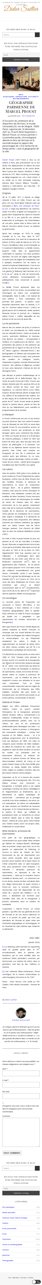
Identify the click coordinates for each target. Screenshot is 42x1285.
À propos (23, 1278)
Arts (9, 1278)
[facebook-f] (15, 1281)
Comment (6, 1116)
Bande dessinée (8, 1212)
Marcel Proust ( (9, 160)
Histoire (5, 1250)
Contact (30, 1278)
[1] (8, 283)
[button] (36, 1282)
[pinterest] (25, 1281)
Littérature (15, 1278)
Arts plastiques (13, 96)
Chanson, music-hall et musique (14, 1218)
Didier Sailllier (11, 1000)
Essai (4, 1234)
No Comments (28, 116)
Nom (5, 1069)
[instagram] (22, 1281)
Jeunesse (6, 1255)
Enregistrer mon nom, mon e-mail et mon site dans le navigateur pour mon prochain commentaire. (20, 1109)
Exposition (21, 97)
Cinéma (5, 1223)
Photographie (7, 1260)
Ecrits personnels (9, 1228)
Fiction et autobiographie (26, 98)
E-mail (5, 1080)
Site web (5, 1091)
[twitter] (18, 1281)
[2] (11, 622)
